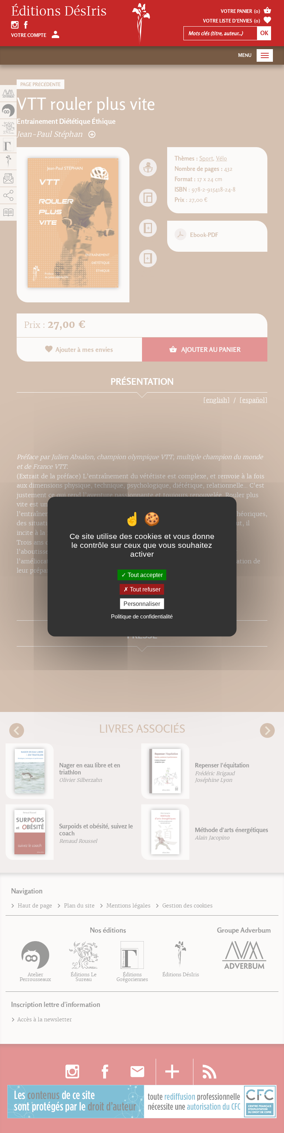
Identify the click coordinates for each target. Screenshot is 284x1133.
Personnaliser (142, 604)
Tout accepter (144, 574)
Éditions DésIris (58, 11)
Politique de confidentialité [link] (142, 616)
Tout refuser (144, 589)
